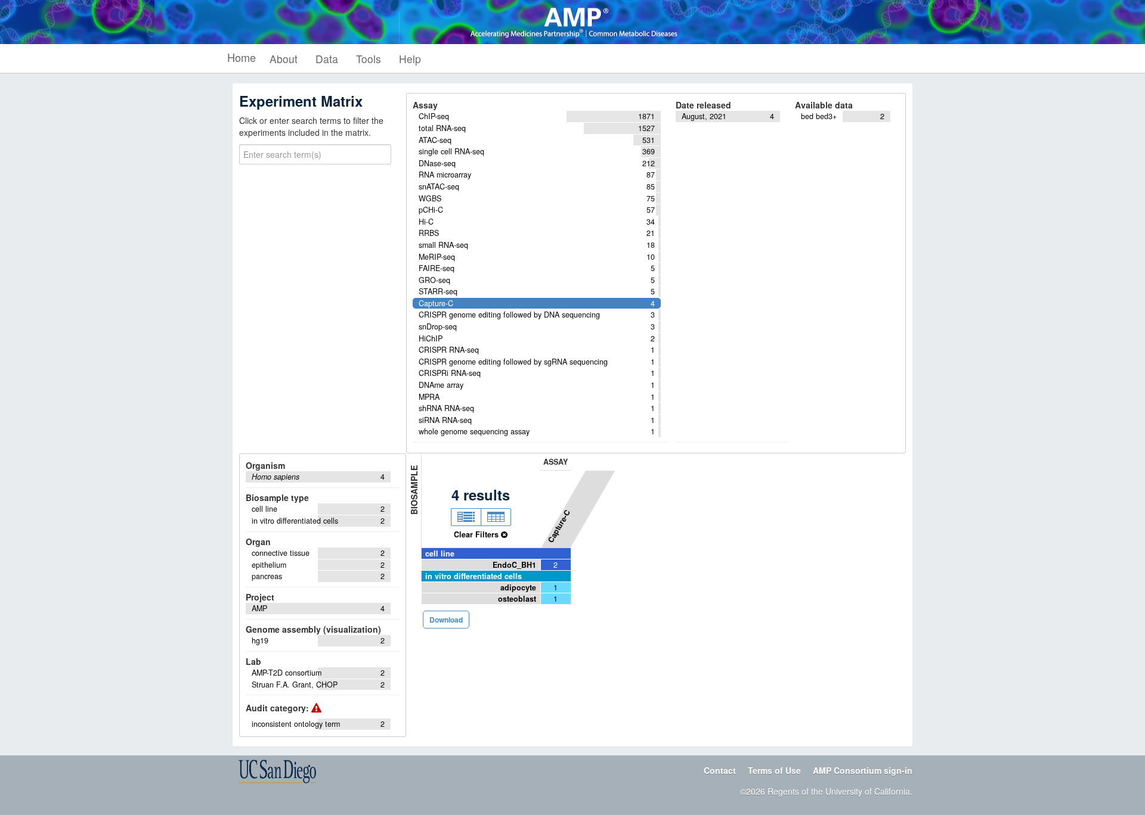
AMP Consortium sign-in (862, 770)
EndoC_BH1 (514, 564)
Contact (720, 770)
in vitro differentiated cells (473, 576)
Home (241, 57)
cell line (439, 553)
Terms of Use (774, 770)
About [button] (284, 58)
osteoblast (517, 598)
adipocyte (518, 587)
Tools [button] (368, 58)
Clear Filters (477, 534)
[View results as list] (466, 517)
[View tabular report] (496, 517)
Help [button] (410, 58)
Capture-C (559, 526)
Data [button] (326, 58)
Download (446, 619)
